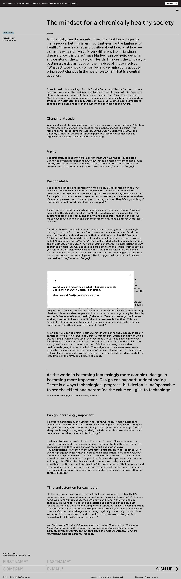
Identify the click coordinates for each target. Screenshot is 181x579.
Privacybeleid (71, 3)
